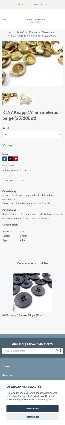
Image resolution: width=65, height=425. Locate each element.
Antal (5, 127)
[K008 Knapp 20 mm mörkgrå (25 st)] (32, 292)
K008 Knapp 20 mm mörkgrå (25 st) (22, 315)
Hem (10, 32)
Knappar (33, 32)
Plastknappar (48, 32)
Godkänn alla (32, 408)
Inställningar (32, 416)
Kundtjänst (8, 374)
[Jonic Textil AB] (35, 18)
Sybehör (21, 32)
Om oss (6, 365)
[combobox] (32, 134)
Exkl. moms (39, 4)
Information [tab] (14, 180)
